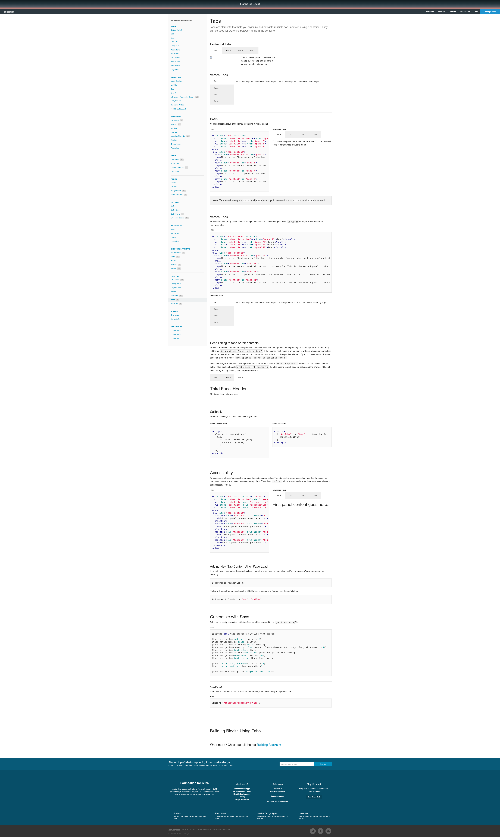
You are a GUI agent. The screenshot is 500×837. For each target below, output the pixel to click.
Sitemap (226, 830)
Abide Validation (178, 194)
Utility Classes (176, 101)
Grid (172, 89)
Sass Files (174, 42)
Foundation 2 (175, 338)
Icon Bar (174, 128)
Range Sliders (178, 190)
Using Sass (175, 46)
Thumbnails (175, 163)
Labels (173, 237)
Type (172, 229)
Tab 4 (252, 50)
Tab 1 (216, 50)
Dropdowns (177, 280)
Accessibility (175, 65)
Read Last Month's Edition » (224, 765)
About (185, 830)
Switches (174, 186)
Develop (441, 11)
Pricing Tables (176, 284)
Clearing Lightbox (179, 167)
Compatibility (175, 319)
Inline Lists (175, 233)
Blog (192, 830)
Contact (217, 830)
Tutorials (452, 11)
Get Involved (465, 11)
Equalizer (176, 303)
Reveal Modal (177, 252)
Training (242, 796)
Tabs (174, 299)
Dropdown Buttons (179, 218)
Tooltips (175, 264)
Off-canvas (176, 120)
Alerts (175, 256)
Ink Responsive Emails (242, 791)
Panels (173, 260)
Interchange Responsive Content (184, 97)
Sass (172, 38)
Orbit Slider (177, 159)
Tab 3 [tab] (240, 377)
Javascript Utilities (177, 105)
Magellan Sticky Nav (180, 136)
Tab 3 (240, 50)
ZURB (215, 789)
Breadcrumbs (175, 144)
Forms (173, 182)
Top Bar (175, 124)
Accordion (176, 295)
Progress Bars (176, 287)
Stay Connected (314, 797)
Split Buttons (177, 214)
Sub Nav (174, 140)
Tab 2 (228, 50)
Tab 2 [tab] (228, 377)
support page (283, 801)
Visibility (174, 85)
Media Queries (176, 81)
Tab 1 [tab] (216, 377)
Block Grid (174, 93)
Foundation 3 (175, 334)
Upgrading (175, 69)
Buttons (173, 206)
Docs (476, 11)
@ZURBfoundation (277, 791)
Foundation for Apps (242, 788)
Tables (173, 291)
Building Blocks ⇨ (269, 744)
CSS (172, 34)
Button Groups (176, 210)
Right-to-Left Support (178, 109)
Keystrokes (175, 241)
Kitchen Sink (175, 61)
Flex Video (175, 171)
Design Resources (242, 799)
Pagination (175, 148)
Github (317, 791)
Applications (175, 50)
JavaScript (174, 54)
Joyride (175, 268)
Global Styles (175, 58)
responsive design (219, 762)
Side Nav (174, 132)
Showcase (430, 11)
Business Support (278, 796)
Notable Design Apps (241, 794)
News (204, 830)
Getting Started (490, 11)
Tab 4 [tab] (314, 495)
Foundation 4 (175, 330)
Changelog (175, 315)
